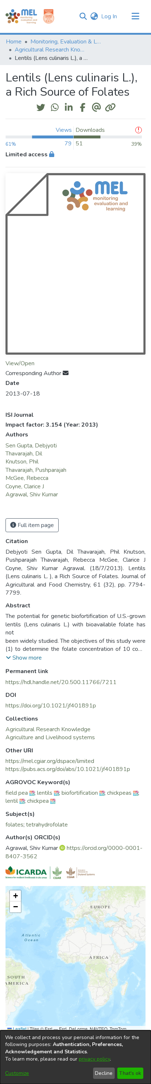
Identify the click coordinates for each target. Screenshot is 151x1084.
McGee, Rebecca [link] (26, 478)
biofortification (80, 793)
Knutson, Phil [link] (21, 462)
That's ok (130, 1073)
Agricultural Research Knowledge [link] (51, 50)
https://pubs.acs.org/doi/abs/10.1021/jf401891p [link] (67, 769)
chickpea (38, 801)
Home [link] (14, 42)
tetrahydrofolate (47, 825)
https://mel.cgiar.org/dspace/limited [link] (49, 761)
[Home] (21, 16)
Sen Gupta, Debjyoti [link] (31, 446)
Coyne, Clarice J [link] (24, 486)
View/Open (19, 363)
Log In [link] (109, 16)
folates (14, 825)
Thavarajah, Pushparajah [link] (35, 470)
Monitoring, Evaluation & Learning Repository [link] (67, 42)
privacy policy (94, 1059)
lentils (44, 793)
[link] (48, 729)
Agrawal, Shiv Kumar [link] (31, 495)
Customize (17, 1073)
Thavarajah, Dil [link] (23, 454)
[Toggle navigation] (135, 16)
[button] (83, 16)
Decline (104, 1073)
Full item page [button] (35, 525)
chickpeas (119, 793)
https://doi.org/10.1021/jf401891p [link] (50, 706)
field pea (16, 793)
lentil (11, 801)
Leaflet (19, 1029)
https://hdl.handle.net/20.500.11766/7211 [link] (61, 682)
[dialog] (75, 1057)
